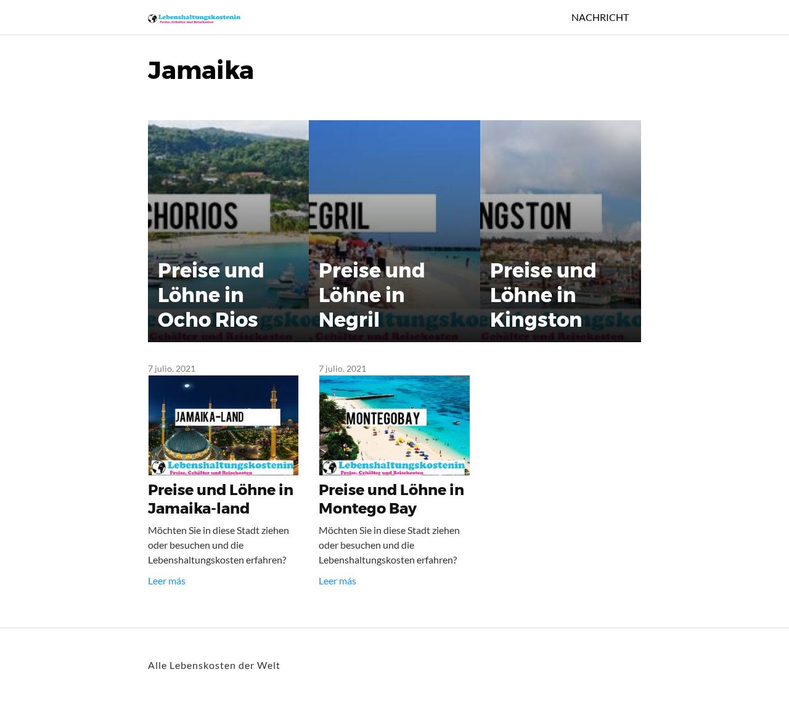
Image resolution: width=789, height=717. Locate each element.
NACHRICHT (600, 17)
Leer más (167, 580)
